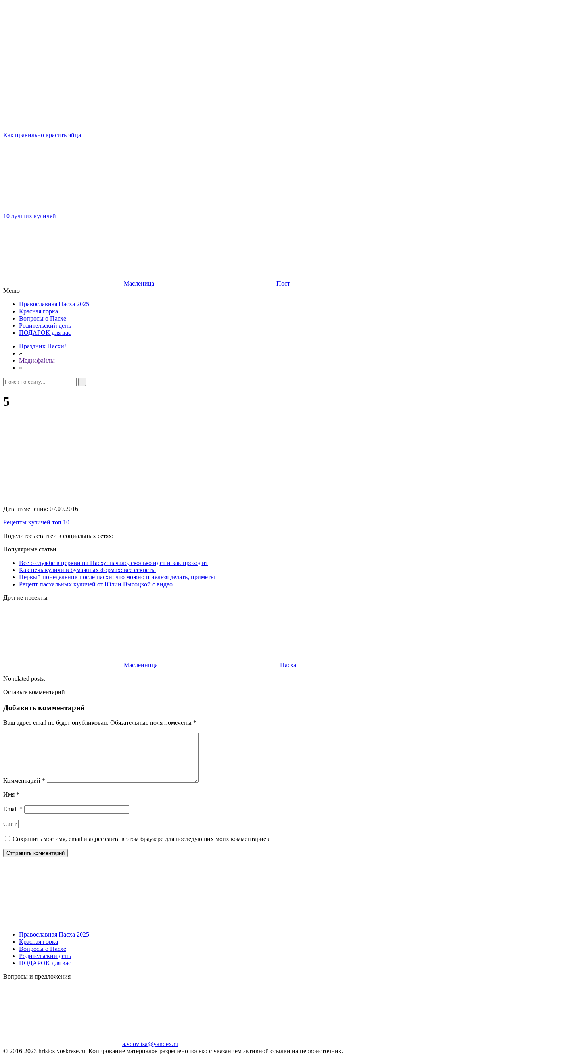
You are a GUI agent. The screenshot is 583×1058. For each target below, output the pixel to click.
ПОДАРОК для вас (45, 332)
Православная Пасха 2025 (54, 304)
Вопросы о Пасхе (42, 318)
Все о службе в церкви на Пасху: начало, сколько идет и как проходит (113, 562)
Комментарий (24, 780)
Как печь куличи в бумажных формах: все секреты (87, 569)
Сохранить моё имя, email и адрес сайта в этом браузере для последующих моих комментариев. (142, 838)
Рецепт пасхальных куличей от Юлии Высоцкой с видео (96, 584)
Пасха (287, 665)
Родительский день (45, 325)
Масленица (139, 283)
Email (13, 809)
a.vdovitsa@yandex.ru (150, 1044)
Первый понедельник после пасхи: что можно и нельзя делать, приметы (117, 577)
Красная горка (38, 311)
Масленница (140, 665)
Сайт (10, 823)
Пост (282, 283)
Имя (11, 794)
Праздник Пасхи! (42, 346)
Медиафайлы (37, 360)
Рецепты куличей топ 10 (36, 522)
